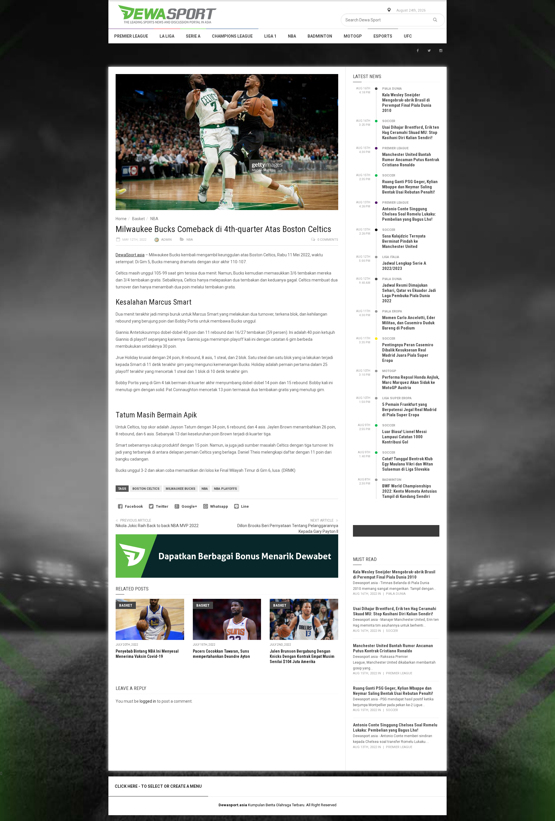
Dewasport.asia (233, 805)
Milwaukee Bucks (180, 489)
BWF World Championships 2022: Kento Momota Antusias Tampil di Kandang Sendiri (409, 491)
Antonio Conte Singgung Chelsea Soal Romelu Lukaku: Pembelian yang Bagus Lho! (409, 214)
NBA (292, 36)
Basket (138, 218)
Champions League (232, 36)
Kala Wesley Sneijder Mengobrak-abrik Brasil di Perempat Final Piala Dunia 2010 (406, 102)
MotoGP (353, 36)
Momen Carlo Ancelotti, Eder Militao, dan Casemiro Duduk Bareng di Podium (408, 323)
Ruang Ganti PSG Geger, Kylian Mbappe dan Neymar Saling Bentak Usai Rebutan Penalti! (410, 187)
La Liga (167, 36)
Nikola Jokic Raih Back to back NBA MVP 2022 (157, 525)
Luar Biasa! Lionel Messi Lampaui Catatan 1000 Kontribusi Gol (404, 437)
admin (166, 240)
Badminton (320, 36)
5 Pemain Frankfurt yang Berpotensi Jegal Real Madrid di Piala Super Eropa (409, 409)
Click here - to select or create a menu (158, 786)
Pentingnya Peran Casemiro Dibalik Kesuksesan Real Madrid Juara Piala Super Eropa (407, 352)
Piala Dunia (392, 89)
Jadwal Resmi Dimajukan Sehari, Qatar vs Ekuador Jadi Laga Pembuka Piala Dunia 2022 (409, 293)
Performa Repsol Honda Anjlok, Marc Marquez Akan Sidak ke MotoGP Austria (410, 382)
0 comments (327, 240)
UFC (408, 36)
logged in (148, 701)
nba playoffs (225, 489)
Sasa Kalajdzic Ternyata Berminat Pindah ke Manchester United (404, 241)
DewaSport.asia (130, 255)
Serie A (193, 36)
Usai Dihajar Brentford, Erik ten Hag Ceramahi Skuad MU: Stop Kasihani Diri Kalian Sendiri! (410, 132)
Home (121, 218)
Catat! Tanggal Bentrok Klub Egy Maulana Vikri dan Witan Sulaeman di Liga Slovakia (407, 464)
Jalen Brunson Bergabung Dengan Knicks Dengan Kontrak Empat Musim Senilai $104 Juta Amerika (302, 656)
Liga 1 (270, 36)
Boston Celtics (146, 489)
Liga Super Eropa (397, 398)
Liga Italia (390, 257)
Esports (382, 36)
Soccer (388, 121)
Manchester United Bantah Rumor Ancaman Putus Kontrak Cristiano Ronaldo (410, 159)
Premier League (131, 36)
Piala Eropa (392, 311)
